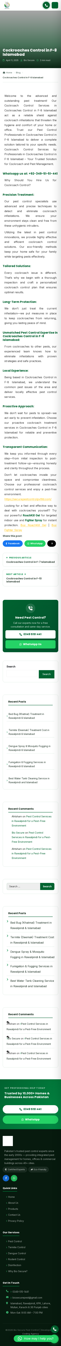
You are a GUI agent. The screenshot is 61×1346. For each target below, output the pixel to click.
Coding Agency (30, 1333)
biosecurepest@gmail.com (27, 1297)
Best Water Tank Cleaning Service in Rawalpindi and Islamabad (29, 780)
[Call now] (46, 5)
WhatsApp (36, 543)
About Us (13, 1202)
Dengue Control (17, 1253)
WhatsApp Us (32, 644)
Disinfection (14, 1265)
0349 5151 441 (32, 634)
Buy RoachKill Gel (33, 525)
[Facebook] (6, 1178)
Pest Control (15, 1241)
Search (11, 666)
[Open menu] (55, 5)
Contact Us (14, 1214)
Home (9, 72)
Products (13, 1208)
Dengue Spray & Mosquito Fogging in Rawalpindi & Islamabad (29, 748)
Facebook (14, 543)
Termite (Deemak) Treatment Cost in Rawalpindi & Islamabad (29, 732)
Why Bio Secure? (17, 1271)
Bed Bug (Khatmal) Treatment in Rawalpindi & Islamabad (26, 716)
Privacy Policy (16, 1220)
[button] (36, 1338)
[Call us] (55, 1329)
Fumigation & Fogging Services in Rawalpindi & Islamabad (27, 764)
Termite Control (16, 1247)
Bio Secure (18, 832)
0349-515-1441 (21, 1291)
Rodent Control (16, 1259)
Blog (18, 72)
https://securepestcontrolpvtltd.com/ (28, 499)
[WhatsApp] (14, 1178)
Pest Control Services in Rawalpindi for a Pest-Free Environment (32, 821)
